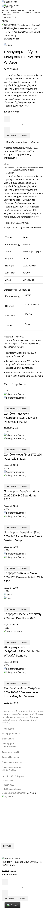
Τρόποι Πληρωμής (10, 757)
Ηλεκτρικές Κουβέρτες (25, 151)
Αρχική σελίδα (10, 25)
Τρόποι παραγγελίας (11, 752)
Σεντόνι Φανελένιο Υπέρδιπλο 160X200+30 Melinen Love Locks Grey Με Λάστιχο (23, 692)
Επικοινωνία (8, 739)
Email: (4, 833)
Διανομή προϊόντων (11, 734)
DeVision (31, 793)
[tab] (9, 167)
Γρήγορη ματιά (7, 402)
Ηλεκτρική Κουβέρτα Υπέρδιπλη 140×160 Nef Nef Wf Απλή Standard (22, 651)
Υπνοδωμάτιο (24, 25)
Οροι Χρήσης (8, 744)
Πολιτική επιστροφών (12, 762)
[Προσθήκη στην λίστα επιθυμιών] (14, 402)
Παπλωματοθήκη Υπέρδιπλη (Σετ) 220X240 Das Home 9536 (22, 495)
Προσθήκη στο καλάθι (17, 136)
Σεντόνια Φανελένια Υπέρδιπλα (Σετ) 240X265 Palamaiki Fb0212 (20, 417)
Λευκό (27, 324)
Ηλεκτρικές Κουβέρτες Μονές (27, 28)
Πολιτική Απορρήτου (11, 767)
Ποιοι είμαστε (8, 729)
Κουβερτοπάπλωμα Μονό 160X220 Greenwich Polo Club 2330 (23, 577)
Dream (28, 295)
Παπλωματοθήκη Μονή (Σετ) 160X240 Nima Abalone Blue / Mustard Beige (23, 536)
